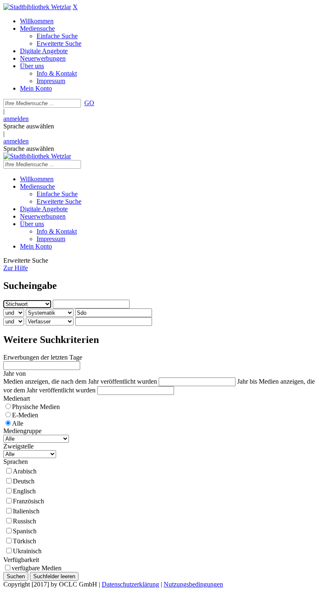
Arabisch (25, 471)
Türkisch (24, 541)
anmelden (16, 118)
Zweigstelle (18, 446)
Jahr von (14, 373)
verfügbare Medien (36, 568)
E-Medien (25, 415)
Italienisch (26, 511)
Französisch (28, 501)
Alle (17, 423)
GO (89, 102)
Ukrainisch (27, 551)
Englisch (24, 491)
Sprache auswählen (28, 126)
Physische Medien (36, 406)
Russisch (24, 521)
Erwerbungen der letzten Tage (42, 357)
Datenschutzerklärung (130, 584)
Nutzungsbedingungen (193, 584)
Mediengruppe (22, 430)
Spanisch (25, 531)
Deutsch (23, 481)
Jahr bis (247, 381)
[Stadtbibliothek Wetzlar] (37, 6)
